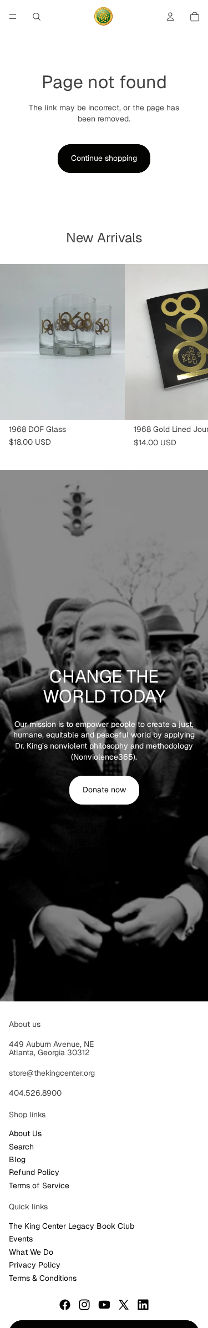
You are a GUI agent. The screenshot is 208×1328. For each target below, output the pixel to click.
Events (21, 1239)
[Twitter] (123, 1304)
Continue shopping (104, 158)
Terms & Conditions (43, 1278)
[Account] (170, 16)
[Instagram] (84, 1304)
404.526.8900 (35, 1093)
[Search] (36, 16)
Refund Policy (34, 1172)
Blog (17, 1159)
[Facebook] (65, 1304)
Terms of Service (39, 1185)
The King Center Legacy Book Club (71, 1226)
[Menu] (13, 16)
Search (21, 1146)
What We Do (31, 1251)
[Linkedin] (143, 1304)
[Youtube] (104, 1304)
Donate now (104, 790)
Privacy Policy (34, 1265)
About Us (25, 1133)
